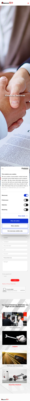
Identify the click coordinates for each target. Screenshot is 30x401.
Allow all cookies (15, 220)
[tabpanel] (15, 96)
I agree (5, 276)
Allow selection (15, 226)
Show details (21, 216)
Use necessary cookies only (15, 231)
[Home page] (7, 2)
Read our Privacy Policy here (9, 283)
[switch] (26, 200)
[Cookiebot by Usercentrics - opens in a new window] (21, 169)
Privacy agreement (7, 274)
